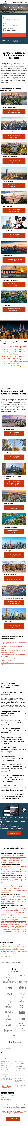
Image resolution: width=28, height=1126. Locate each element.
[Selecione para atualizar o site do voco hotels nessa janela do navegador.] (22, 994)
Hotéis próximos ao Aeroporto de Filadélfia (13, 349)
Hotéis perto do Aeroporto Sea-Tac (11, 363)
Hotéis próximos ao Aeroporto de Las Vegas (14, 356)
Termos (19, 1109)
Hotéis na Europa (15, 896)
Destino (5, 17)
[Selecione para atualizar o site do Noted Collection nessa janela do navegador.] (8, 994)
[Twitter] (6, 1052)
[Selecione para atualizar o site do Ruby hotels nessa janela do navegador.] (8, 1000)
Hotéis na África (9, 903)
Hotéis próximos (5, 886)
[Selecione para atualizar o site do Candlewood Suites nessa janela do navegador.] (14, 1037)
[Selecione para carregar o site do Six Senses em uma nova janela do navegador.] (8, 975)
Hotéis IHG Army (19, 1070)
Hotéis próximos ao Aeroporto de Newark (13, 347)
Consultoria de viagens (6, 1069)
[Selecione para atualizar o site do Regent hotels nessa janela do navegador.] (22, 975)
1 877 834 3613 (18, 1086)
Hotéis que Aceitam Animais (13, 890)
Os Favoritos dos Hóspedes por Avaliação (12, 909)
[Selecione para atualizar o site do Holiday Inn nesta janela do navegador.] (8, 1018)
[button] (26, 2)
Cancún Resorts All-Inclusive (14, 868)
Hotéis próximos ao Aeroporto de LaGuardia (14, 346)
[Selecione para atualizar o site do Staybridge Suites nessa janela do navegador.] (8, 1030)
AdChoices (3, 1076)
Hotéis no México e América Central (16, 899)
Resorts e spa (7, 862)
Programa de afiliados (6, 1065)
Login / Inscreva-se (19, 2)
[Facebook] (2, 1052)
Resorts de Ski (12, 860)
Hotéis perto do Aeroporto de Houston (12, 358)
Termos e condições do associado (20, 1075)
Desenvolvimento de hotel (20, 1064)
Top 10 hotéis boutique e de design (13, 933)
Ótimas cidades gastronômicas (9, 855)
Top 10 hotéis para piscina (15, 929)
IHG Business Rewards (20, 1068)
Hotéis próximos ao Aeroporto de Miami (13, 366)
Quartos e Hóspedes (8, 28)
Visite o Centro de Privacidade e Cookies (6, 1079)
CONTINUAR (13, 1119)
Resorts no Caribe (15, 866)
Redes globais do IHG (6, 1063)
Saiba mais (4, 1099)
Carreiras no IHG (5, 1061)
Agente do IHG (18, 1066)
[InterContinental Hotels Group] (4, 2)
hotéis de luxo (14, 886)
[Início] (3, 960)
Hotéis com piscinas (10, 858)
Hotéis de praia (5, 866)
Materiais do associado (20, 1073)
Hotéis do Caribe (5, 896)
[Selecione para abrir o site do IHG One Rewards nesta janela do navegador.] (14, 1041)
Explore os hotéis (19, 1061)
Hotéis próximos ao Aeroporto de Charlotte (13, 351)
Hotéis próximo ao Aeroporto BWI (11, 365)
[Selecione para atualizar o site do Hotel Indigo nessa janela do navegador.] (22, 988)
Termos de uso (18, 1078)
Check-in (5, 23)
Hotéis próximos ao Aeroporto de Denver (13, 360)
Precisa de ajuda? (5, 1067)
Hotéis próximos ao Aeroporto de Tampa (13, 354)
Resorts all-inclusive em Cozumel (10, 869)
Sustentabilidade (5, 1072)
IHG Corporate (4, 1074)
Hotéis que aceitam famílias (8, 877)
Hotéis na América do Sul (8, 901)
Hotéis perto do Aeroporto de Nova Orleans (14, 353)
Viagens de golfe (15, 862)
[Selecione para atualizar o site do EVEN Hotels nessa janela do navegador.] (8, 1012)
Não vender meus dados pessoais (20, 1081)
